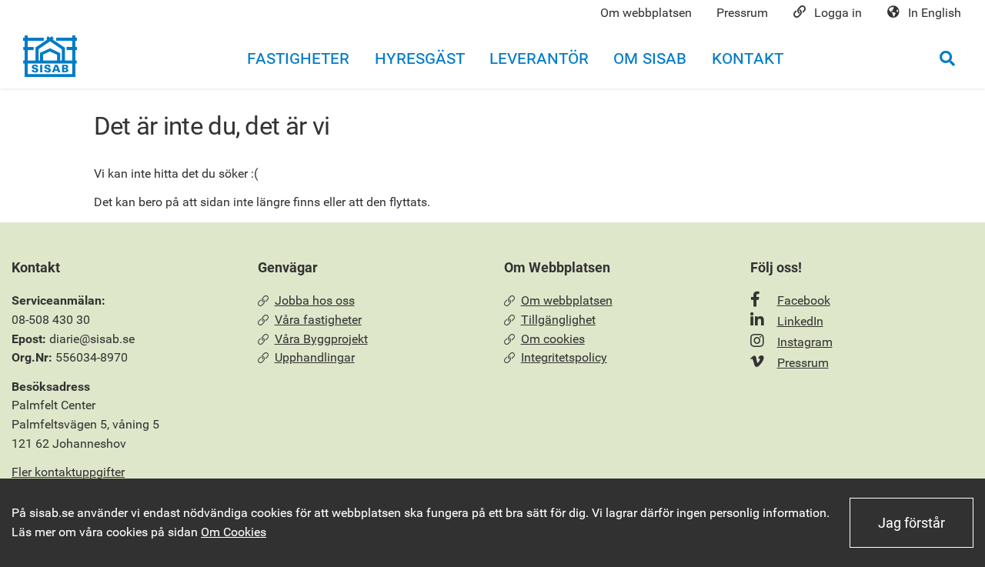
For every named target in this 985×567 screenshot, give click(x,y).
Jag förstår (911, 523)
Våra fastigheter (318, 319)
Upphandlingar (315, 357)
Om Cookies (233, 532)
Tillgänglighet (558, 319)
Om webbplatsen (567, 300)
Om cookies (553, 339)
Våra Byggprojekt (321, 339)
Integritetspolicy (564, 357)
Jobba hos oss (315, 300)
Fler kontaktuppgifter (68, 472)
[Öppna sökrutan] (947, 58)
